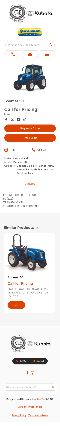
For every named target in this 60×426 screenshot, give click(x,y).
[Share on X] (12, 119)
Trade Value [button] (30, 137)
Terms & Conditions (38, 415)
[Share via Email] (18, 119)
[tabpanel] (30, 78)
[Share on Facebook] (6, 119)
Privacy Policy (19, 415)
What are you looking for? (23, 44)
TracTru (41, 399)
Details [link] (16, 305)
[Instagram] (32, 373)
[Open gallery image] (30, 77)
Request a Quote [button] (30, 128)
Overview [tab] (30, 184)
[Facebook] (27, 373)
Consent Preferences (30, 406)
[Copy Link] (24, 119)
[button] (13, 54)
